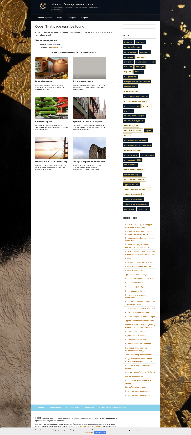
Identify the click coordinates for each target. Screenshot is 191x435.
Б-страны (72, 18)
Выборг (128, 258)
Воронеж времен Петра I (135, 291)
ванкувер (128, 57)
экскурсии (143, 209)
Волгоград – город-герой (135, 332)
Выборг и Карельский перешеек (89, 161)
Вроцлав (128, 42)
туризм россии (131, 184)
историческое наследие (135, 101)
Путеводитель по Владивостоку (51, 161)
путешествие (147, 155)
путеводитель (130, 155)
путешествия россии (133, 170)
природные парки (132, 150)
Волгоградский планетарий (136, 340)
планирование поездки (135, 140)
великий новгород (145, 62)
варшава (141, 57)
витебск (139, 71)
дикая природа (131, 91)
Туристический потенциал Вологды (140, 321)
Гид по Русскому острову (135, 387)
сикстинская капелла (134, 179)
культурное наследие (134, 116)
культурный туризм (133, 120)
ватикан (128, 62)
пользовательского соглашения (89, 426)
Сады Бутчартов (43, 121)
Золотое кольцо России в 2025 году (140, 372)
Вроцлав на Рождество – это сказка (140, 279)
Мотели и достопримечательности (72, 4)
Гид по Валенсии (43, 81)
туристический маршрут (136, 204)
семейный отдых (132, 174)
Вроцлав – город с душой (135, 287)
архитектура (130, 52)
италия (146, 106)
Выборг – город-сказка (135, 270)
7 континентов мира (83, 81)
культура (128, 111)
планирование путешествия (137, 145)
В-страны (85, 18)
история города (131, 106)
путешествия (130, 165)
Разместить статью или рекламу (112, 408)
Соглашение (89, 408)
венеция (140, 66)
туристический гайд (134, 194)
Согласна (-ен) (100, 432)
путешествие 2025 (132, 160)
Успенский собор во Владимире (138, 355)
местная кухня (131, 125)
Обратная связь (55, 408)
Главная (40, 408)
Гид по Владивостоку (134, 376)
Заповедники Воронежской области (140, 308)
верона (127, 71)
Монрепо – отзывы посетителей (138, 262)
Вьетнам (140, 42)
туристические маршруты (136, 189)
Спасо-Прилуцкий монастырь (137, 313)
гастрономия (130, 86)
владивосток (130, 76)
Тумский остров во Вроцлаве (87, 121)
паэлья (127, 135)
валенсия (144, 52)
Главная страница (44, 18)
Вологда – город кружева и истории (140, 317)
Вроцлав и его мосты (134, 283)
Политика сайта (73, 408)
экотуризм (129, 209)
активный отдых (132, 47)
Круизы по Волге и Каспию (136, 336)
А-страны (60, 18)
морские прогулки (132, 130)
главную (54, 47)
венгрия (128, 66)
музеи (149, 130)
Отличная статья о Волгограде (138, 344)
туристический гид (133, 199)
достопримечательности (136, 96)
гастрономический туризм (137, 81)
